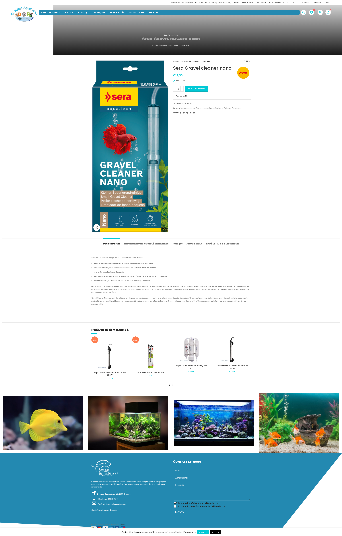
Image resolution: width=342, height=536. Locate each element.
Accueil (155, 45)
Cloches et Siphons (222, 108)
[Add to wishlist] (126, 347)
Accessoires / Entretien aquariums (198, 108)
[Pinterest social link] (187, 112)
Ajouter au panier (196, 89)
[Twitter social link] (184, 112)
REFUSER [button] (215, 532)
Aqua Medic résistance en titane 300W (232, 367)
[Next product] (249, 61)
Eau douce (236, 108)
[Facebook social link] (180, 112)
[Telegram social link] (194, 112)
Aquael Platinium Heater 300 (150, 372)
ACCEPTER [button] (203, 532)
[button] (126, 353)
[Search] (304, 12)
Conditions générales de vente (104, 510)
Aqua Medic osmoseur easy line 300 (191, 367)
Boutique (164, 45)
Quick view (126, 359)
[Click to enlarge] (96, 227)
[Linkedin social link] (190, 112)
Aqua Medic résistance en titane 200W (110, 373)
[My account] (320, 12)
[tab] (111, 242)
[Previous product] (244, 61)
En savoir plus (189, 532)
